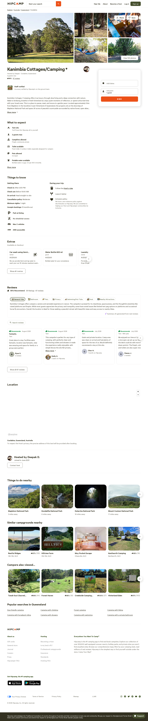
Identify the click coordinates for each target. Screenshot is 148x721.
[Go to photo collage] (40, 38)
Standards (44, 657)
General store (12, 645)
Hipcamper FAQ (13, 660)
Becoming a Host (47, 641)
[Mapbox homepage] (12, 434)
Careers (10, 653)
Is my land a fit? (46, 645)
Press (9, 657)
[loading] (119, 99)
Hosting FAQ (45, 660)
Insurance (44, 653)
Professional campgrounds (51, 649)
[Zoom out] (138, 394)
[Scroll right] (139, 494)
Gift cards (11, 641)
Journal (10, 649)
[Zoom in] (138, 391)
